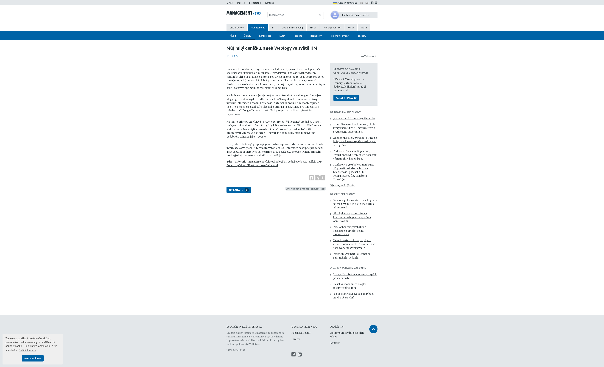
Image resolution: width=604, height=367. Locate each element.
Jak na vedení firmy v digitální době (354, 118)
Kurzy (351, 27)
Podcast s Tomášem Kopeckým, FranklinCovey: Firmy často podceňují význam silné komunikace (355, 154)
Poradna (298, 35)
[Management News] (243, 12)
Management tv (332, 27)
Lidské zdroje (237, 27)
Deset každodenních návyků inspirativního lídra (349, 286)
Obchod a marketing (292, 27)
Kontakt (269, 2)
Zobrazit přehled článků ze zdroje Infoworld (252, 165)
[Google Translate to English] (368, 2)
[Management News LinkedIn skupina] (376, 2)
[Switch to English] (362, 2)
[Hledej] (320, 15)
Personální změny (339, 35)
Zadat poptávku (346, 97)
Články (247, 35)
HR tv (313, 27)
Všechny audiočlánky (342, 185)
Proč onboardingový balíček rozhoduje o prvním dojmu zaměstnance (349, 230)
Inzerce (241, 2)
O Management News (304, 326)
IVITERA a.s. (255, 326)
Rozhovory (316, 35)
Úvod (233, 35)
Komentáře (238, 189)
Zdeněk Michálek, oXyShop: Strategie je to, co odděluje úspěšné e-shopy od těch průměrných (355, 141)
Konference (265, 35)
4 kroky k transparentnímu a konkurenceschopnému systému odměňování (352, 217)
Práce (364, 27)
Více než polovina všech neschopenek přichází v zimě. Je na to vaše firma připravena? (355, 203)
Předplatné (255, 2)
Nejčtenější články (342, 194)
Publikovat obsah (301, 332)
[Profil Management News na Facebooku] (372, 2)
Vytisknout (370, 56)
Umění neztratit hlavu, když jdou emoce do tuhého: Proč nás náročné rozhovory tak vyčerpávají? (354, 244)
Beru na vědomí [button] (32, 358)
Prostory (361, 35)
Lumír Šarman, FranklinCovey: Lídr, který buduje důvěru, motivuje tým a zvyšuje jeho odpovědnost (354, 127)
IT (273, 27)
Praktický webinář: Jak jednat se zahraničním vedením (351, 255)
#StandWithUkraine (347, 2)
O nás (230, 2)
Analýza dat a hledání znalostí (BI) (305, 188)
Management (258, 27)
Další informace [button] (27, 350)
